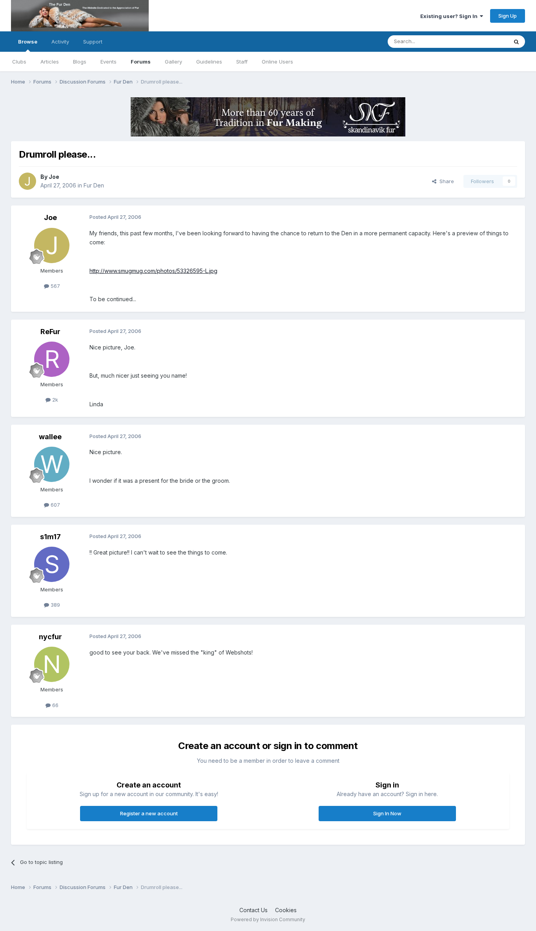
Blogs (79, 61)
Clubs (19, 61)
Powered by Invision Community (268, 919)
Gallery (173, 61)
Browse (27, 41)
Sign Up (507, 16)
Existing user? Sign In (450, 16)
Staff (242, 61)
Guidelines (209, 61)
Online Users (277, 61)
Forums (141, 61)
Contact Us (253, 910)
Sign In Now (387, 813)
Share (445, 181)
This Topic (484, 41)
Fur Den (94, 185)
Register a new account (149, 813)
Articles (49, 61)
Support (92, 41)
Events (108, 61)
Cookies (286, 910)
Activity (60, 41)
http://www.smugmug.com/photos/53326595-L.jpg (153, 270)
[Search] (516, 41)
